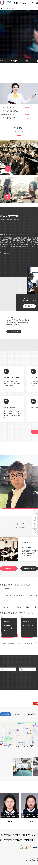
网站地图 (30, 840)
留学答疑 (3, 61)
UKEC (1, 8)
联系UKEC (13, 840)
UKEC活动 (31, 835)
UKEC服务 (22, 835)
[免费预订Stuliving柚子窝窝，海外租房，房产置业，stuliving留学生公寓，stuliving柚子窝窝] (25, 847)
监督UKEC (22, 840)
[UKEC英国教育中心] (6, 2)
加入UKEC (4, 840)
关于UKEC (4, 835)
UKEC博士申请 (27, 61)
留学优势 (14, 61)
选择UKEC (13, 835)
